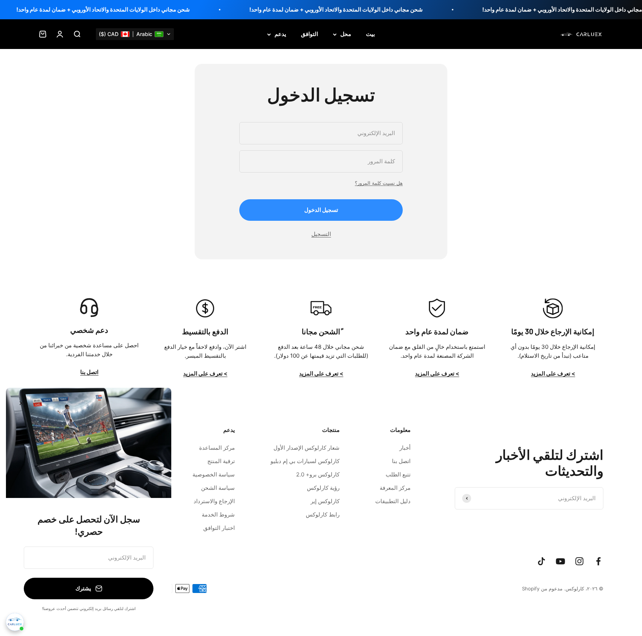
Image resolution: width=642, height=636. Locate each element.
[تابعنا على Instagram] (579, 561)
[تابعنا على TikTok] (541, 561)
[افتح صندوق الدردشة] (15, 622)
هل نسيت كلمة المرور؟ (379, 183)
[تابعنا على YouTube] (560, 561)
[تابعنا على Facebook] (598, 561)
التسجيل (321, 233)
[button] (135, 34)
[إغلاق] (21, 403)
